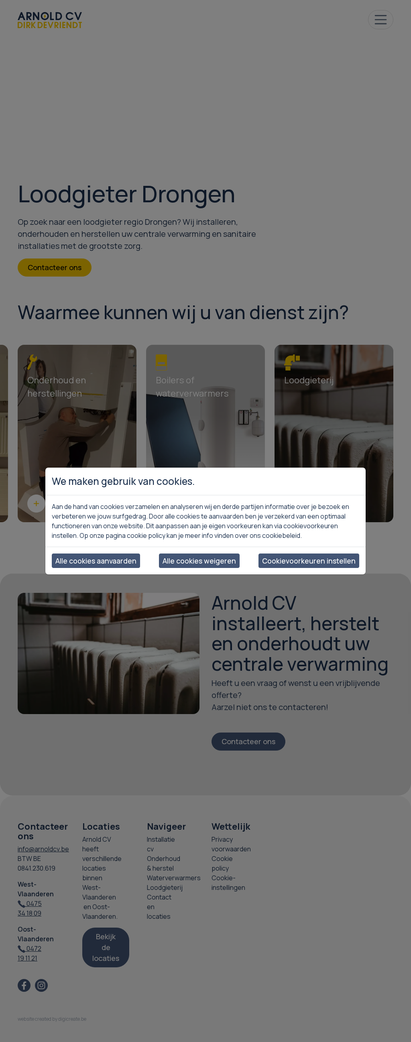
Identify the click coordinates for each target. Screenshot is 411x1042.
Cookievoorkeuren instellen (309, 561)
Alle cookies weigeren (199, 561)
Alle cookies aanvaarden (95, 561)
